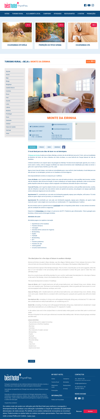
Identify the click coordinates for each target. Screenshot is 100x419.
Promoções (91, 14)
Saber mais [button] (31, 416)
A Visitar (81, 14)
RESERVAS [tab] (57, 147)
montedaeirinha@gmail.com (61, 129)
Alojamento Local (33, 14)
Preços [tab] (41, 147)
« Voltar (31, 361)
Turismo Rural (17, 14)
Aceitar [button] (90, 411)
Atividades (57, 14)
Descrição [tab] (33, 147)
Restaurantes (69, 14)
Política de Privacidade (57, 399)
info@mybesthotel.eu (81, 383)
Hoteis (7, 14)
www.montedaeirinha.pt (60, 124)
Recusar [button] (79, 411)
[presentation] (88, 110)
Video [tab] (49, 147)
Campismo (47, 14)
